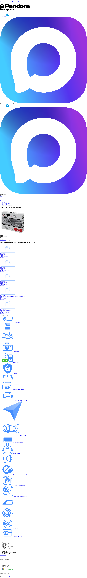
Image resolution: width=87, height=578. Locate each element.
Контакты (2, 200)
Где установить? (5, 0)
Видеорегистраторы (16, 351)
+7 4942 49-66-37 (3, 16)
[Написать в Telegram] (7, 16)
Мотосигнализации (16, 340)
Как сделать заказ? (15, 1)
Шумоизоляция (15, 517)
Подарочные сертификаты (17, 536)
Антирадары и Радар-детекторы (18, 389)
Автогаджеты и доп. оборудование (19, 485)
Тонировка (15, 507)
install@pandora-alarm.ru (12, 576)
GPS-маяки (24, 420)
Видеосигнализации (16, 362)
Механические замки (16, 453)
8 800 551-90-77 (3, 106)
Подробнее (2, 257)
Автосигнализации (16, 322)
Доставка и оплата (3, 1)
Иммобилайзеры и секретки (18, 442)
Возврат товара (9, 1)
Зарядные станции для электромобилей (20, 474)
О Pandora (2, 199)
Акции (1, 196)
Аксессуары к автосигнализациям (19, 463)
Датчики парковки (23, 435)
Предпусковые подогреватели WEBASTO (20, 400)
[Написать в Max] (43, 102)
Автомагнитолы (16, 384)
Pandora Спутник (16, 373)
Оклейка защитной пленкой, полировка (20, 496)
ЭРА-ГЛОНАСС (16, 528)
